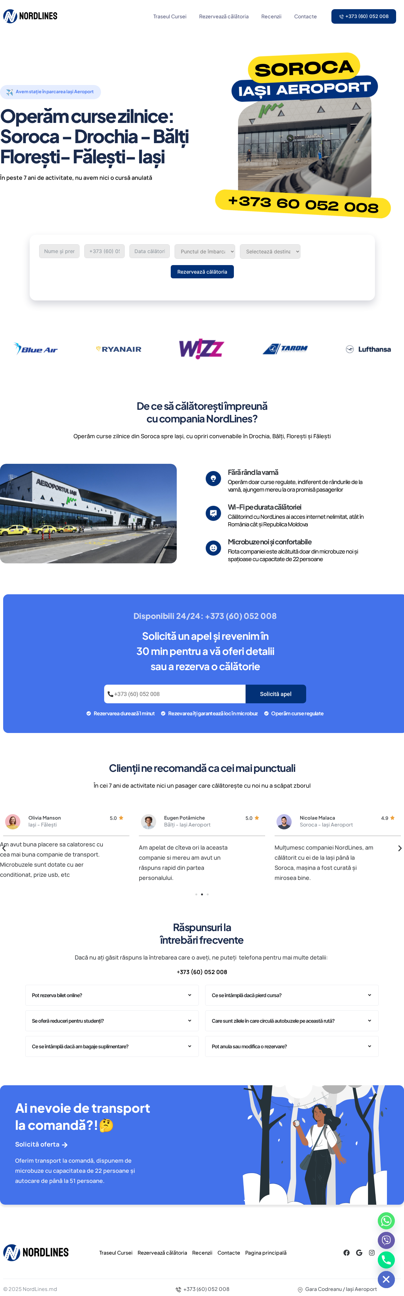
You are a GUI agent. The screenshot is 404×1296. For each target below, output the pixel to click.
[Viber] (386, 1240)
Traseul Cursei (170, 16)
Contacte (305, 16)
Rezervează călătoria (224, 16)
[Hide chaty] (386, 1279)
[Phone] (386, 1260)
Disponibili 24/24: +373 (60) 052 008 (205, 616)
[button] (4, 848)
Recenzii (271, 16)
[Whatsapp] (386, 1220)
